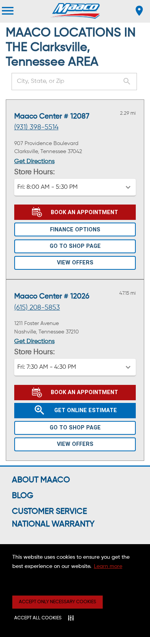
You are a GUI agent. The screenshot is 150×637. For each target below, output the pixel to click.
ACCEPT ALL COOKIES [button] (38, 618)
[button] (75, 187)
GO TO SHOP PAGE (75, 246)
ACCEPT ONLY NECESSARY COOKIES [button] (57, 602)
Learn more (108, 566)
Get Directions (34, 161)
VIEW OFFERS (75, 262)
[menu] (7, 10)
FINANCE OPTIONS (75, 229)
